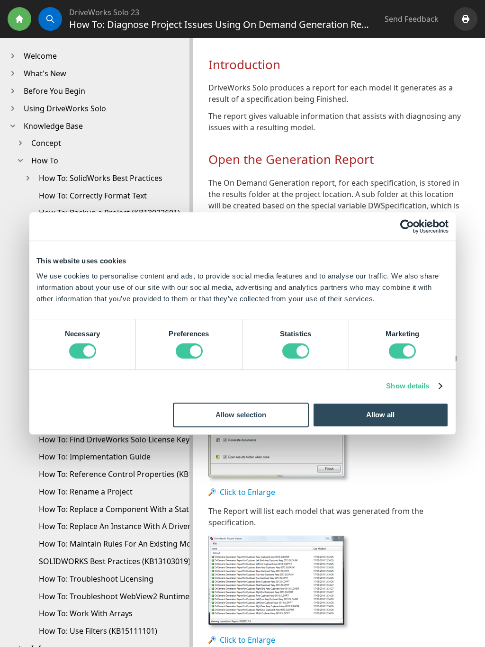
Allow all (380, 415)
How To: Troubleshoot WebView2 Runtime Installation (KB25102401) (160, 596)
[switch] (189, 351)
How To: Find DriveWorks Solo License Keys (116, 439)
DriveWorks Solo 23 (104, 12)
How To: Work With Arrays (86, 613)
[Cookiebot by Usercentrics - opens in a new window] (407, 226)
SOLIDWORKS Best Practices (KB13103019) (114, 561)
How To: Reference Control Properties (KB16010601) (132, 474)
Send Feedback (412, 19)
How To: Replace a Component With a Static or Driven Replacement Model (171, 509)
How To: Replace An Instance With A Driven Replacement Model (152, 526)
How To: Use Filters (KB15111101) (98, 631)
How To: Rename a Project (86, 491)
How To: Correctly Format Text (93, 195)
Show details (407, 386)
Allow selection (241, 415)
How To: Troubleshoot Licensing (96, 579)
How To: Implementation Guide (95, 456)
